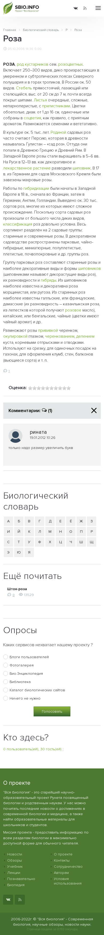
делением (85, 336)
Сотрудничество (68, 866)
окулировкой (15, 336)
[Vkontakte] (76, 8)
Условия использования (68, 881)
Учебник (15, 866)
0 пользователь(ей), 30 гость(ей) (32, 749)
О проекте (63, 854)
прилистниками (56, 106)
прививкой (48, 330)
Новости (14, 854)
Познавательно (21, 879)
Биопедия (16, 885)
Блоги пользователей (29, 657)
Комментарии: (30, 410)
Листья (40, 100)
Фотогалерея (22, 665)
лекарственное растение (27, 168)
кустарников (36, 64)
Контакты (62, 860)
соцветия (32, 118)
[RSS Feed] (85, 8)
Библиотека (20, 682)
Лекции (13, 872)
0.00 (38, 49)
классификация (17, 224)
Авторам (61, 872)
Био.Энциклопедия (26, 673)
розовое (73, 310)
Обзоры (14, 860)
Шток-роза (17, 589)
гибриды (48, 280)
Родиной (58, 132)
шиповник (82, 168)
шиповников (89, 268)
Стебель (24, 88)
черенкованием (59, 336)
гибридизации (36, 188)
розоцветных (70, 64)
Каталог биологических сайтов (37, 690)
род (20, 64)
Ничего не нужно (25, 698)
